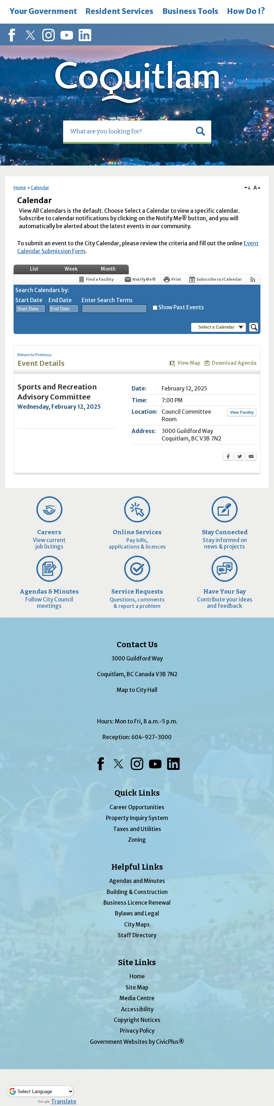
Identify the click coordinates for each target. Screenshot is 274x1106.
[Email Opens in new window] (251, 457)
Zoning (137, 839)
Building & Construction (137, 892)
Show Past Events (181, 307)
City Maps (137, 924)
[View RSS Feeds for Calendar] (253, 279)
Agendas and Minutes (137, 881)
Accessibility (137, 1009)
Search (0, 0)
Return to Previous (34, 355)
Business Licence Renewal (137, 902)
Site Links (137, 962)
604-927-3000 (151, 737)
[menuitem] (43, 12)
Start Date (28, 300)
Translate (63, 1101)
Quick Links (137, 793)
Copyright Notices (137, 1020)
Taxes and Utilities (137, 829)
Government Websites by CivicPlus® (137, 1041)
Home (20, 187)
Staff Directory (137, 935)
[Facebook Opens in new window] (228, 457)
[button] (200, 131)
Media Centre (137, 998)
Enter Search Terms (107, 300)
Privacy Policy (137, 1030)
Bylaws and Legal (137, 913)
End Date (60, 300)
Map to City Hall (137, 690)
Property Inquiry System (137, 818)
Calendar (40, 187)
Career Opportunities (137, 807)
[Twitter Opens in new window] (239, 457)
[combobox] (30, 309)
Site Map (137, 987)
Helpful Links (137, 867)
